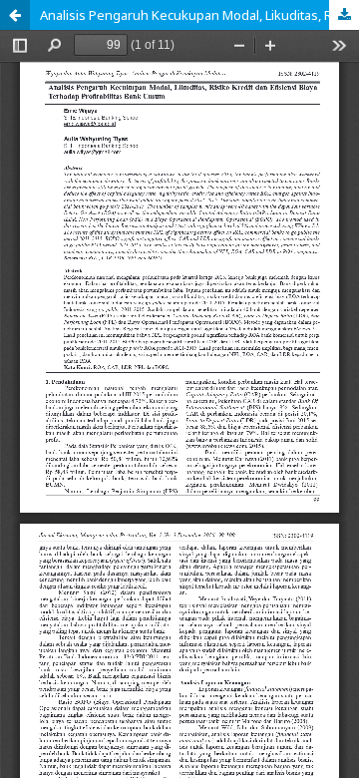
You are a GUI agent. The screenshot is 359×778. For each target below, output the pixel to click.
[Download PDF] (344, 15)
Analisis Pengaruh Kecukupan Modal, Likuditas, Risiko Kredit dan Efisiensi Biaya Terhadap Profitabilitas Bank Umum (199, 15)
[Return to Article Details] (15, 15)
